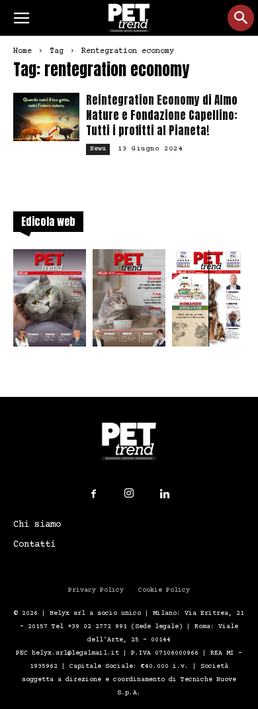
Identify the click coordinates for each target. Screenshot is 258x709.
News (98, 148)
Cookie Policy (164, 590)
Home (22, 51)
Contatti (34, 544)
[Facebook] (93, 494)
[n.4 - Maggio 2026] (208, 301)
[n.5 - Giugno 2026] (129, 301)
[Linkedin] (164, 494)
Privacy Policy (96, 590)
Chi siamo (37, 524)
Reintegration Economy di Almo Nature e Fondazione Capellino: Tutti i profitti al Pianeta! (161, 115)
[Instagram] (129, 493)
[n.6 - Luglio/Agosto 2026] (49, 301)
